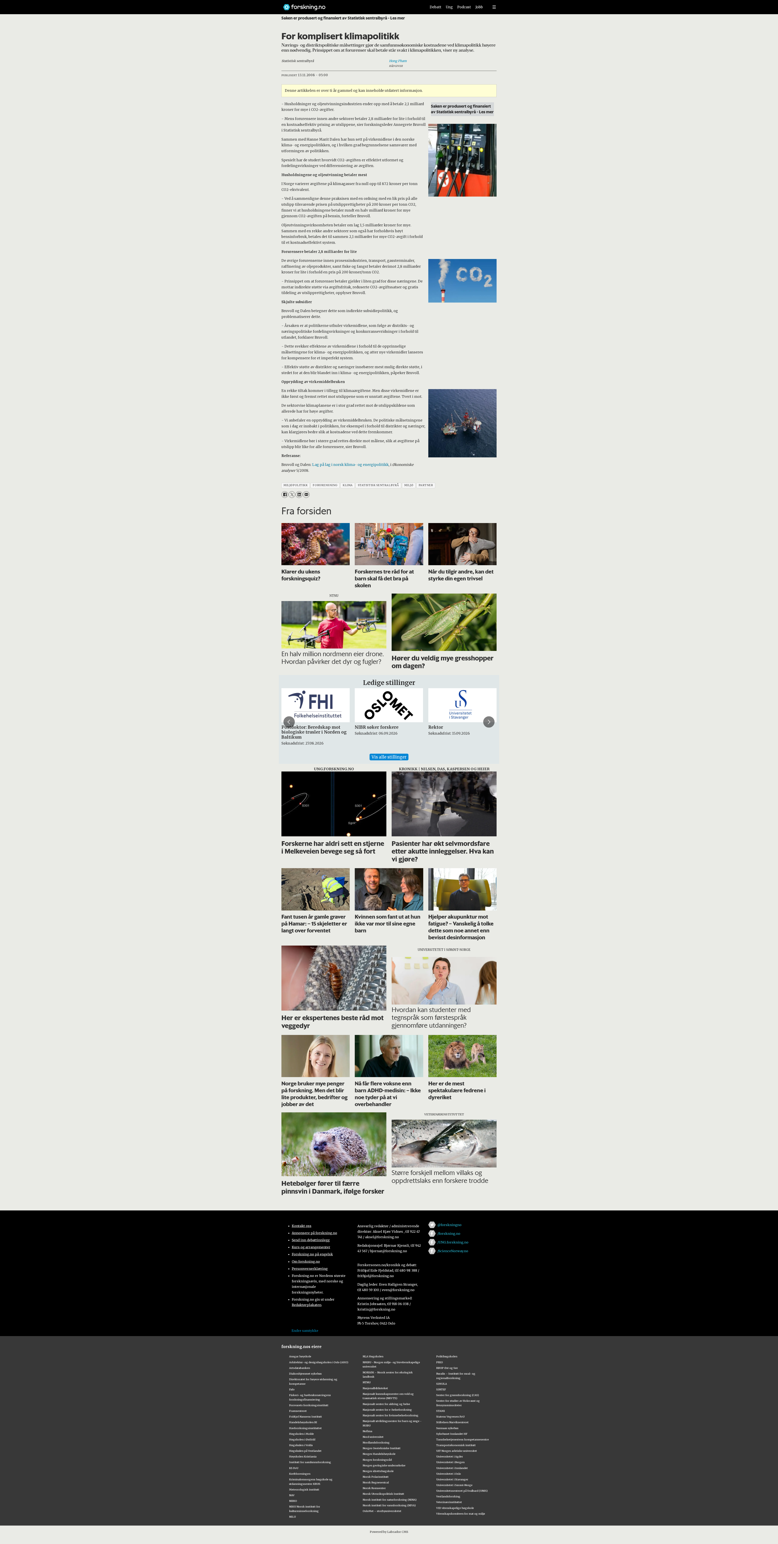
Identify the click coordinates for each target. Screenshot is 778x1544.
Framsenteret (298, 1410)
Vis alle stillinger (389, 757)
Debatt (435, 7)
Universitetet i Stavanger (452, 1479)
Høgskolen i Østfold (302, 1439)
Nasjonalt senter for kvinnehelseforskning (390, 1415)
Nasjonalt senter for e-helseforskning (387, 1409)
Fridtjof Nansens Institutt (305, 1416)
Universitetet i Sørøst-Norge (454, 1485)
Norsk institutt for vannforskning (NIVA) (389, 1505)
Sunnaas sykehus (447, 1428)
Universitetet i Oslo (448, 1473)
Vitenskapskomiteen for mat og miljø (460, 1513)
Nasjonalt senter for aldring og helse (386, 1404)
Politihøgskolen (446, 1356)
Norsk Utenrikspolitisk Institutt (383, 1493)
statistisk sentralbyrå (378, 485)
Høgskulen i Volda (301, 1445)
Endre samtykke (305, 1331)
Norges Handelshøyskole (379, 1453)
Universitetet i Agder (449, 1456)
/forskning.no (448, 1234)
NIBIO (293, 1500)
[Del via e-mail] (306, 494)
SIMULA (441, 1383)
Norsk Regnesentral (376, 1482)
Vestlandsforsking (448, 1496)
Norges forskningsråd (377, 1459)
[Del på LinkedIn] (299, 494)
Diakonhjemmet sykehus (305, 1373)
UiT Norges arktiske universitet (456, 1450)
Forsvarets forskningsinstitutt (308, 1405)
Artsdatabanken (299, 1368)
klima (348, 485)
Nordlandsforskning (376, 1442)
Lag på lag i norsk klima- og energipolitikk (350, 464)
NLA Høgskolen (373, 1356)
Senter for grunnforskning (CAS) (457, 1395)
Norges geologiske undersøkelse (384, 1465)
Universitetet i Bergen (450, 1462)
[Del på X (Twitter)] (292, 494)
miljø (409, 485)
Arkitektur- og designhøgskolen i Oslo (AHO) (318, 1362)
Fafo (292, 1389)
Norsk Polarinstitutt (376, 1476)
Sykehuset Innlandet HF (451, 1433)
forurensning (325, 485)
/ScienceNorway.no (452, 1251)
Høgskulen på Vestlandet (305, 1450)
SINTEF (441, 1389)
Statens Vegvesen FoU (450, 1416)
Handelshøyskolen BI (303, 1422)
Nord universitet (373, 1436)
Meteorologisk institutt (304, 1489)
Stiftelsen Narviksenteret (452, 1422)
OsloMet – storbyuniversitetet (382, 1511)
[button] (289, 722)
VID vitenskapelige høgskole (455, 1508)
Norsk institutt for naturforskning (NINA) (390, 1499)
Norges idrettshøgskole (378, 1471)
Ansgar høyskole (300, 1356)
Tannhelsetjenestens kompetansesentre (462, 1439)
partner (426, 485)
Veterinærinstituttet (449, 1502)
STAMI (440, 1410)
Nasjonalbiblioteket (375, 1388)
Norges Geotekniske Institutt (382, 1448)
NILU (292, 1516)
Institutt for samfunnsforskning (310, 1462)
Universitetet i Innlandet (452, 1468)
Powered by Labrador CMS (389, 1532)
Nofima (367, 1431)
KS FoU (293, 1468)
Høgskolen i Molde (301, 1433)
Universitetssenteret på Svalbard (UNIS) (462, 1490)
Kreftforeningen (299, 1473)
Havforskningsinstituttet (305, 1428)
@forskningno (449, 1225)
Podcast (464, 7)
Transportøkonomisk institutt (456, 1445)
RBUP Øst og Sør (447, 1368)
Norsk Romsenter (374, 1488)
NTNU (367, 1382)
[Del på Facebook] (284, 494)
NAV (292, 1495)
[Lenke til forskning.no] (351, 5)
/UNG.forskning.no (452, 1242)
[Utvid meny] (494, 7)
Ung (449, 7)
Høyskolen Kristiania (302, 1456)
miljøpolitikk (295, 485)
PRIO (439, 1362)
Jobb (479, 7)
